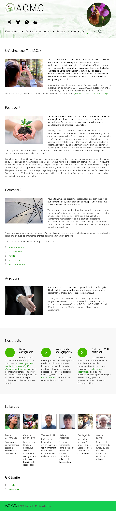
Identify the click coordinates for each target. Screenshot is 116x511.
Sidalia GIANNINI (64, 437)
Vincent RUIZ (48, 435)
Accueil (29, 506)
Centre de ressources (38, 31)
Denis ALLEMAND (11, 437)
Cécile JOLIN (84, 435)
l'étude (12, 255)
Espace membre (66, 31)
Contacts (87, 31)
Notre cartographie (26, 350)
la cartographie (15, 251)
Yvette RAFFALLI (100, 437)
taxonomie (14, 489)
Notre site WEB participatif (100, 350)
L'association (12, 31)
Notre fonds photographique (64, 350)
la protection (14, 260)
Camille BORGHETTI (29, 437)
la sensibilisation (16, 247)
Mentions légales (43, 506)
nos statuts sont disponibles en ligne (92, 93)
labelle (12, 485)
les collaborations (17, 264)
